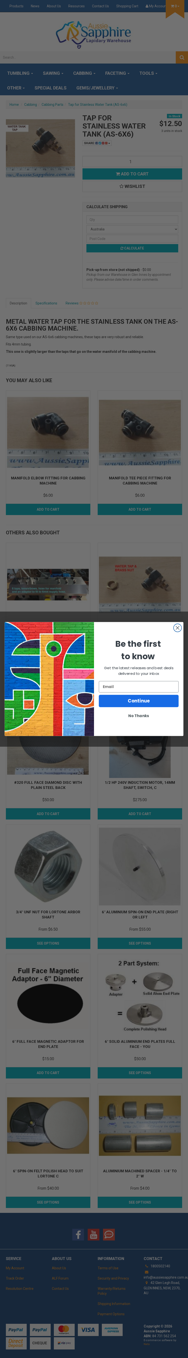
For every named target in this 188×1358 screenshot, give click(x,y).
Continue (139, 701)
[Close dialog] (178, 628)
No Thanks (138, 716)
